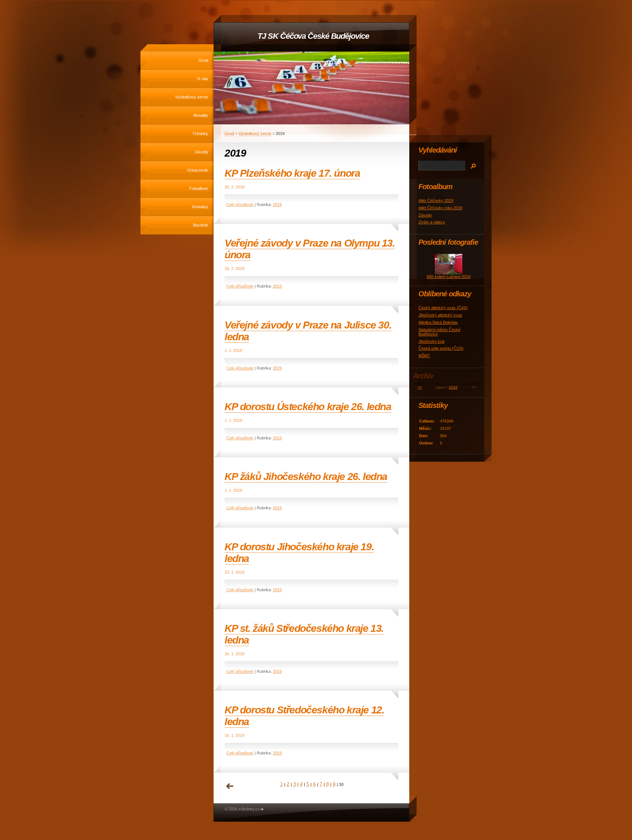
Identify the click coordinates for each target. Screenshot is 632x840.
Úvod (203, 60)
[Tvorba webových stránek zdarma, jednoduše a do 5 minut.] (262, 809)
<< (420, 387)
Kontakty (200, 207)
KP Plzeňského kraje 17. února (292, 173)
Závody (201, 152)
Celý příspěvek (239, 204)
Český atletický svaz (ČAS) (443, 307)
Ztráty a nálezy (431, 222)
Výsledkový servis (191, 97)
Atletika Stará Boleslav (438, 322)
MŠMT (424, 355)
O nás (202, 78)
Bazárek (200, 225)
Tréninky (200, 133)
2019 (277, 204)
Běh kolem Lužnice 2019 (448, 276)
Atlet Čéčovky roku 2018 (440, 208)
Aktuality (200, 115)
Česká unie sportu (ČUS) (440, 348)
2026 (453, 387)
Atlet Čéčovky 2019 (435, 200)
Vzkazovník (197, 170)
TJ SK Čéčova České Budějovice (313, 36)
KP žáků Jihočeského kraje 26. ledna (306, 476)
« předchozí (230, 786)
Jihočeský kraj (431, 341)
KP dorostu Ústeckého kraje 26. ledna (308, 406)
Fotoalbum (198, 188)
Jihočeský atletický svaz (440, 315)
